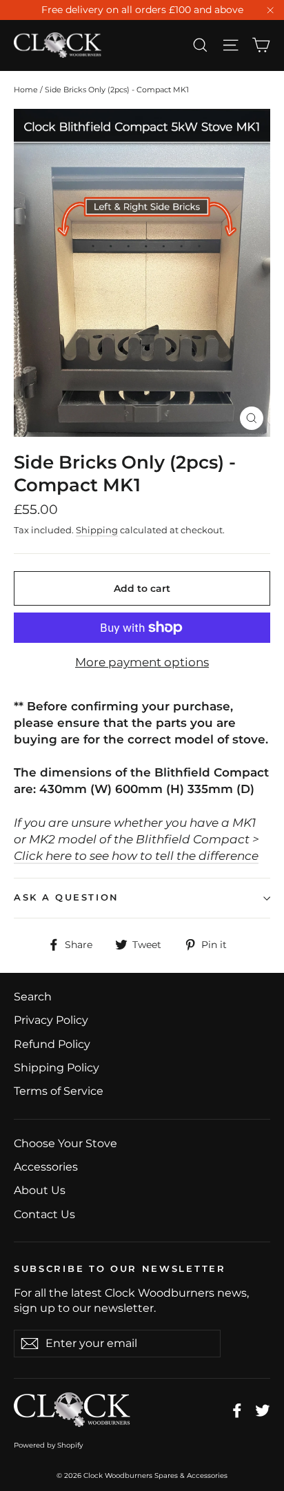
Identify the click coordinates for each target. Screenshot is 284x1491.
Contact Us (44, 1214)
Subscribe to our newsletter (120, 1268)
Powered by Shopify (48, 1445)
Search (33, 996)
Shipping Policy (56, 1067)
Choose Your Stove (65, 1143)
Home (26, 89)
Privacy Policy (51, 1020)
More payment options (142, 662)
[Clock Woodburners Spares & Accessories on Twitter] (262, 1409)
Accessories (46, 1166)
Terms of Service (58, 1091)
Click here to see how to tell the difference (136, 856)
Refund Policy (52, 1044)
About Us (39, 1190)
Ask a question (66, 897)
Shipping (97, 529)
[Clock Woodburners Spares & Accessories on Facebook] (237, 1409)
